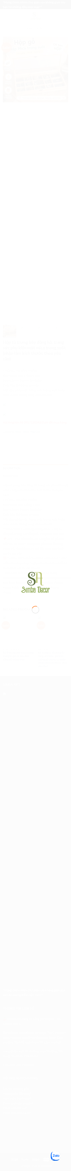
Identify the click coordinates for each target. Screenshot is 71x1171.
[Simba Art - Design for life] (35, 582)
